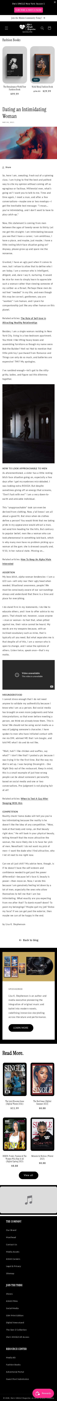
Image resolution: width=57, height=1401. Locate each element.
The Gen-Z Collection (16, 1329)
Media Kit (11, 1357)
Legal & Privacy (13, 1266)
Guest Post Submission (17, 1379)
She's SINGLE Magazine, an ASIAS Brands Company (32, 1398)
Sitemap (10, 1273)
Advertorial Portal (15, 1371)
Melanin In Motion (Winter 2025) (42, 1157)
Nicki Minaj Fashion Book (42, 87)
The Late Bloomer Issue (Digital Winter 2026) (14, 1102)
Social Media (12, 1308)
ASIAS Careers (13, 1259)
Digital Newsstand (15, 1322)
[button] (6, 28)
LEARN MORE (20, 1027)
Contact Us (11, 1244)
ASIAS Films (12, 1301)
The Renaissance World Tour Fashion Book (14, 88)
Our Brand (11, 1230)
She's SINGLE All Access (17, 1337)
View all (28, 1175)
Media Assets (12, 1251)
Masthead (11, 1237)
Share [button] (8, 167)
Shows (9, 1293)
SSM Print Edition (15, 1315)
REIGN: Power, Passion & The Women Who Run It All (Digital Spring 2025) (15, 1159)
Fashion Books (13, 1364)
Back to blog (30, 940)
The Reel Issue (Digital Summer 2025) (42, 1102)
